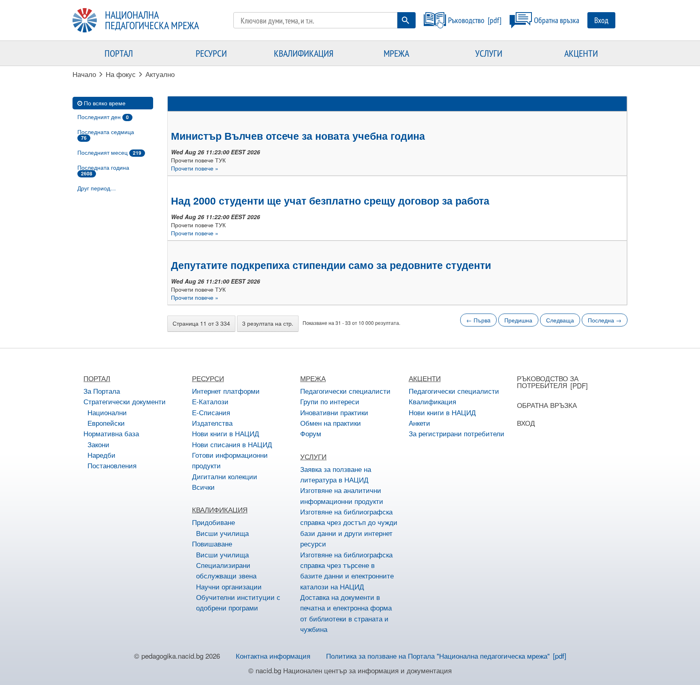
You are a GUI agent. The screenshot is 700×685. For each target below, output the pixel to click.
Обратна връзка (556, 20)
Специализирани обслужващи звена (226, 570)
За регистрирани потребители (456, 433)
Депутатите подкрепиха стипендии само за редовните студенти (331, 265)
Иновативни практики (334, 412)
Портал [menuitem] (119, 53)
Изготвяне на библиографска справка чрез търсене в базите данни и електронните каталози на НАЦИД (347, 570)
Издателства (212, 423)
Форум (310, 433)
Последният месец (109, 152)
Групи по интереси (329, 401)
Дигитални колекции (224, 476)
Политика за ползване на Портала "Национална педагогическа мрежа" (438, 656)
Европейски (106, 423)
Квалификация (432, 401)
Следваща (560, 320)
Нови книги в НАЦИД (225, 433)
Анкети (419, 423)
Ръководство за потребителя (547, 381)
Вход (601, 20)
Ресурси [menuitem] (211, 53)
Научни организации (229, 586)
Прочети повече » (194, 168)
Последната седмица (105, 134)
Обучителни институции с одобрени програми (238, 602)
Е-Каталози (210, 401)
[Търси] (405, 20)
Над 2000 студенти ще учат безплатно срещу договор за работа (330, 200)
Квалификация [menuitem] (303, 53)
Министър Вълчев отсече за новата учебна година (298, 135)
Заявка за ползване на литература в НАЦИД (335, 474)
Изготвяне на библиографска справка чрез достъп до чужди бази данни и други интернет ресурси (348, 527)
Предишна (518, 320)
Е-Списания (211, 412)
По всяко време (105, 103)
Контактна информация (273, 656)
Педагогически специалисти (345, 391)
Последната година (103, 170)
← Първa (478, 320)
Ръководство (466, 20)
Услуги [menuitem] (488, 53)
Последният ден (103, 117)
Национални (107, 412)
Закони (98, 444)
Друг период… (96, 188)
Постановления (112, 465)
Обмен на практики (330, 423)
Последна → (604, 320)
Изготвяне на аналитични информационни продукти (341, 495)
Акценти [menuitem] (581, 53)
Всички (203, 487)
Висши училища (222, 533)
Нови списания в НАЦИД (232, 444)
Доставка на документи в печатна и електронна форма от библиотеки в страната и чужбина (346, 613)
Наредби (101, 455)
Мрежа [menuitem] (396, 53)
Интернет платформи (226, 391)
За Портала (101, 391)
